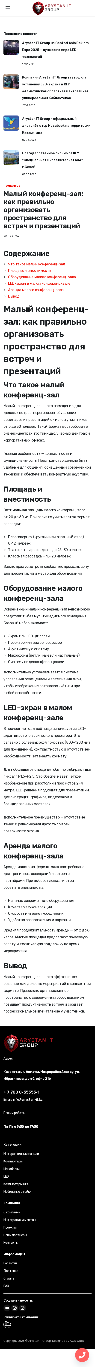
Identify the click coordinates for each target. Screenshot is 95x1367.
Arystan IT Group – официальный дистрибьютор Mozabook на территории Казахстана (56, 126)
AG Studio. (77, 1340)
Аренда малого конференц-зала (36, 290)
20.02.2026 (11, 236)
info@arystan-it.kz (27, 1100)
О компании (11, 1212)
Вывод (13, 296)
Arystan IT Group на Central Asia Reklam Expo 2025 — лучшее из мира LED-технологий (55, 50)
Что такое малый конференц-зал (36, 264)
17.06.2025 (29, 64)
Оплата (9, 1278)
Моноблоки (11, 1169)
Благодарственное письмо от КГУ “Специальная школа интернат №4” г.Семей (52, 160)
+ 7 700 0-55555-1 (21, 1092)
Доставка (10, 1271)
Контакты (10, 1243)
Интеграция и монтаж (19, 1220)
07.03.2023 (29, 139)
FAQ (6, 1286)
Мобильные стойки (17, 1192)
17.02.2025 (29, 105)
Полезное (11, 185)
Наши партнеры (15, 1235)
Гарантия (10, 1263)
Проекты (10, 1227)
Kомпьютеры (13, 1161)
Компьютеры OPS (16, 1184)
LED (6, 1177)
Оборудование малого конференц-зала (42, 277)
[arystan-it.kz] (52, 8)
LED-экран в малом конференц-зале (39, 283)
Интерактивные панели (21, 1154)
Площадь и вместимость (29, 270)
